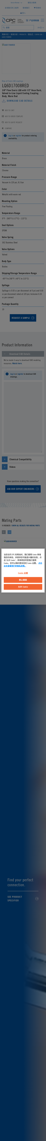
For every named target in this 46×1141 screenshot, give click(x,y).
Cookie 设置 (23, 573)
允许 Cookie (23, 587)
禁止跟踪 (23, 580)
